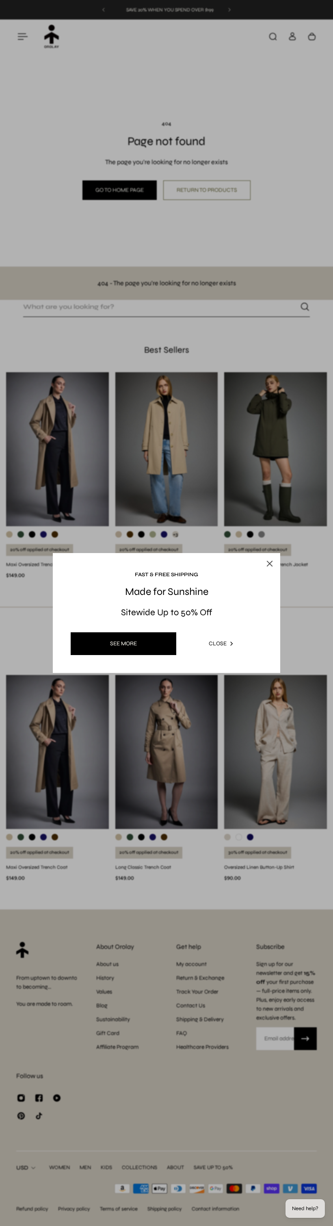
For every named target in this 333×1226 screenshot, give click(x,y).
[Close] (261, 544)
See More (123, 643)
